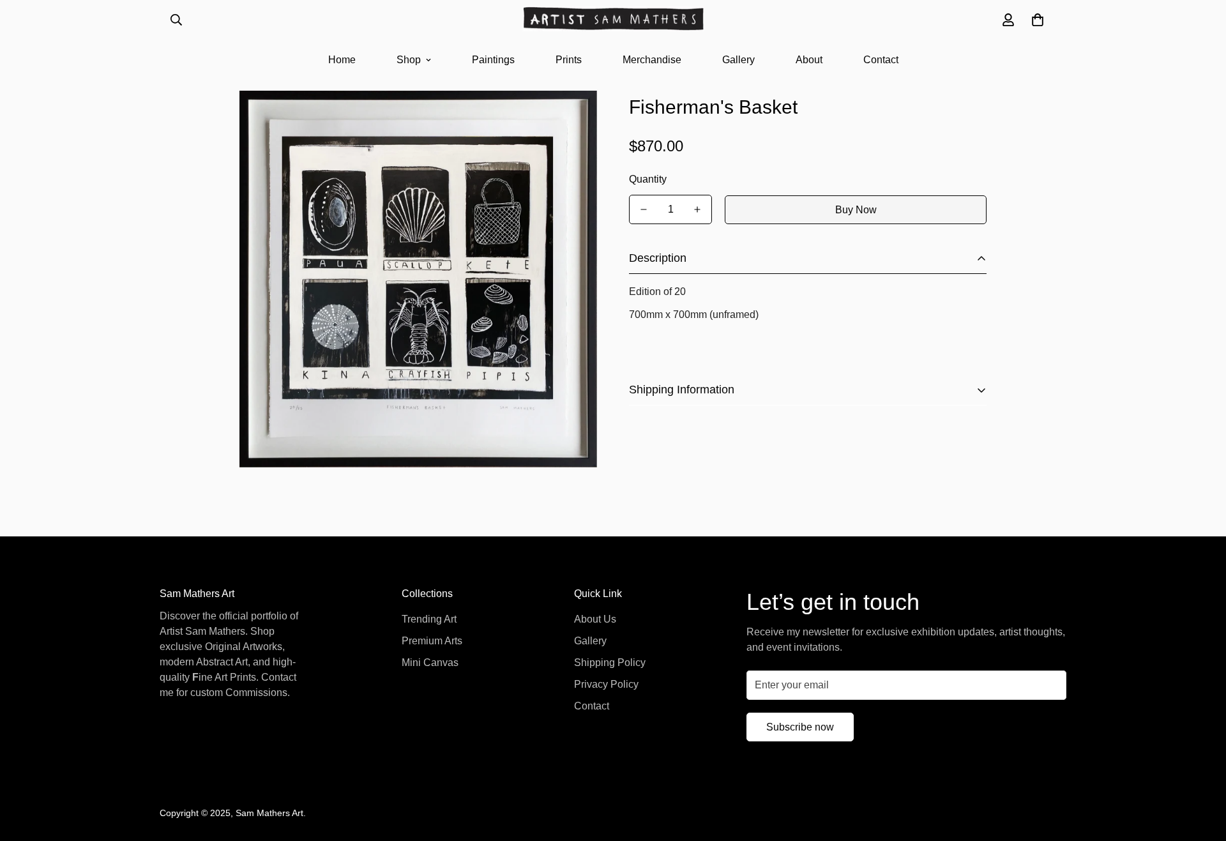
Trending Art (429, 619)
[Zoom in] (570, 117)
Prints (569, 59)
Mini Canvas (430, 662)
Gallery (738, 59)
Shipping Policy (610, 662)
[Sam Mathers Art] (613, 20)
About (809, 59)
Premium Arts (432, 640)
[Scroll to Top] (1201, 771)
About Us (595, 619)
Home (342, 59)
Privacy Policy (606, 684)
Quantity (648, 179)
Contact (880, 59)
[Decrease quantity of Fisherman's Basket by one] (644, 209)
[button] (1037, 19)
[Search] (176, 20)
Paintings (493, 59)
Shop (409, 59)
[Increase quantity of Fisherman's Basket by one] (697, 209)
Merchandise (652, 59)
